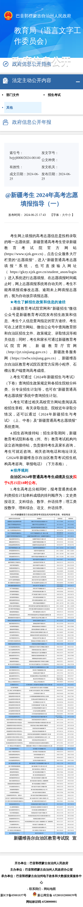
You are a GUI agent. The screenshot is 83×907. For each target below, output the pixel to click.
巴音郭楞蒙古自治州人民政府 (43, 15)
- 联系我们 (34, 888)
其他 (9, 107)
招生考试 (54, 95)
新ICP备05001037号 (13, 895)
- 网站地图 (49, 888)
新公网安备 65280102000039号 (57, 895)
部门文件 (12, 95)
